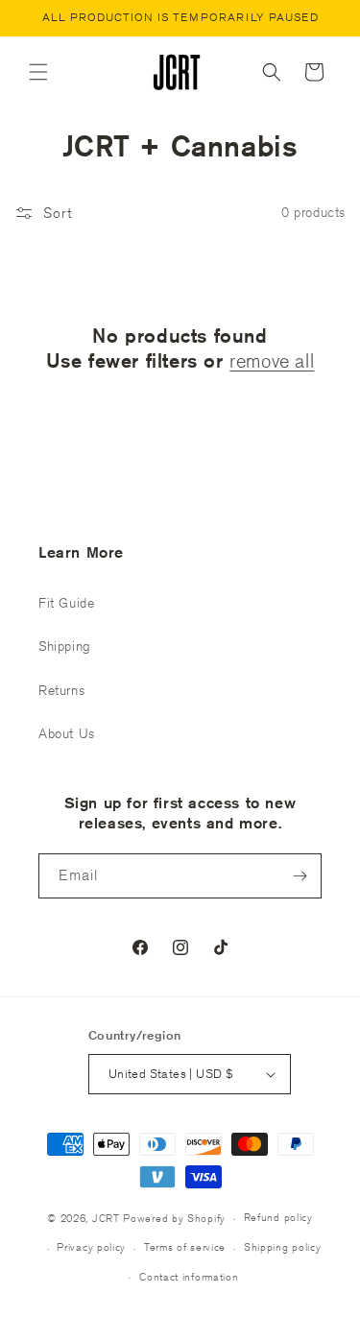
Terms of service (185, 1246)
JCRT (106, 1217)
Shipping (64, 646)
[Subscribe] (299, 875)
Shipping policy (283, 1246)
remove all (271, 360)
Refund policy (278, 1216)
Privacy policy (91, 1246)
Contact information (188, 1276)
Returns (61, 690)
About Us (66, 733)
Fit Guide (66, 602)
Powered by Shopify (174, 1217)
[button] (38, 72)
